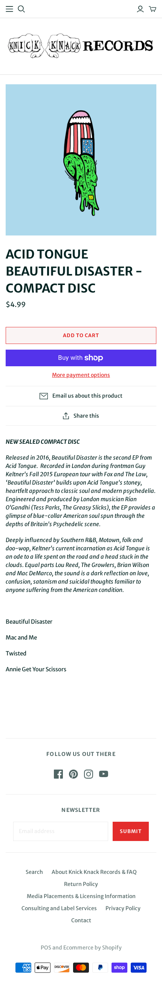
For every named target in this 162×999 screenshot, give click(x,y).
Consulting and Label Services (59, 908)
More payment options (81, 375)
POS (46, 947)
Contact (81, 920)
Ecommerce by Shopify (92, 947)
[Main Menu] (9, 9)
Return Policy (81, 884)
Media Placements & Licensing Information (81, 896)
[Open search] (21, 9)
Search (34, 872)
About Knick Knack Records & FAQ (94, 872)
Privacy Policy (123, 908)
